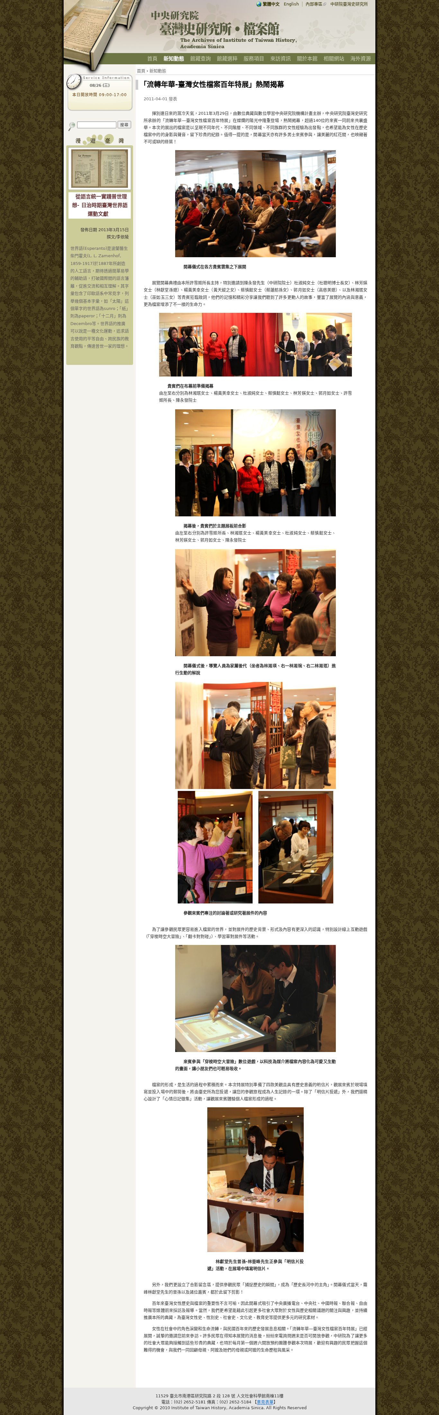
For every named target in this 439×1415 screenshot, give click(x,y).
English (291, 4)
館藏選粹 (227, 59)
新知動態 (174, 59)
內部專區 (314, 4)
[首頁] (224, 48)
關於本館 (307, 59)
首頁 (152, 59)
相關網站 (334, 59)
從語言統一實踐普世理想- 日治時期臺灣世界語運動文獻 (100, 205)
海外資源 (360, 59)
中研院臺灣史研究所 (349, 4)
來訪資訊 (280, 59)
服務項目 (254, 59)
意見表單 (265, 1402)
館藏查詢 (200, 59)
